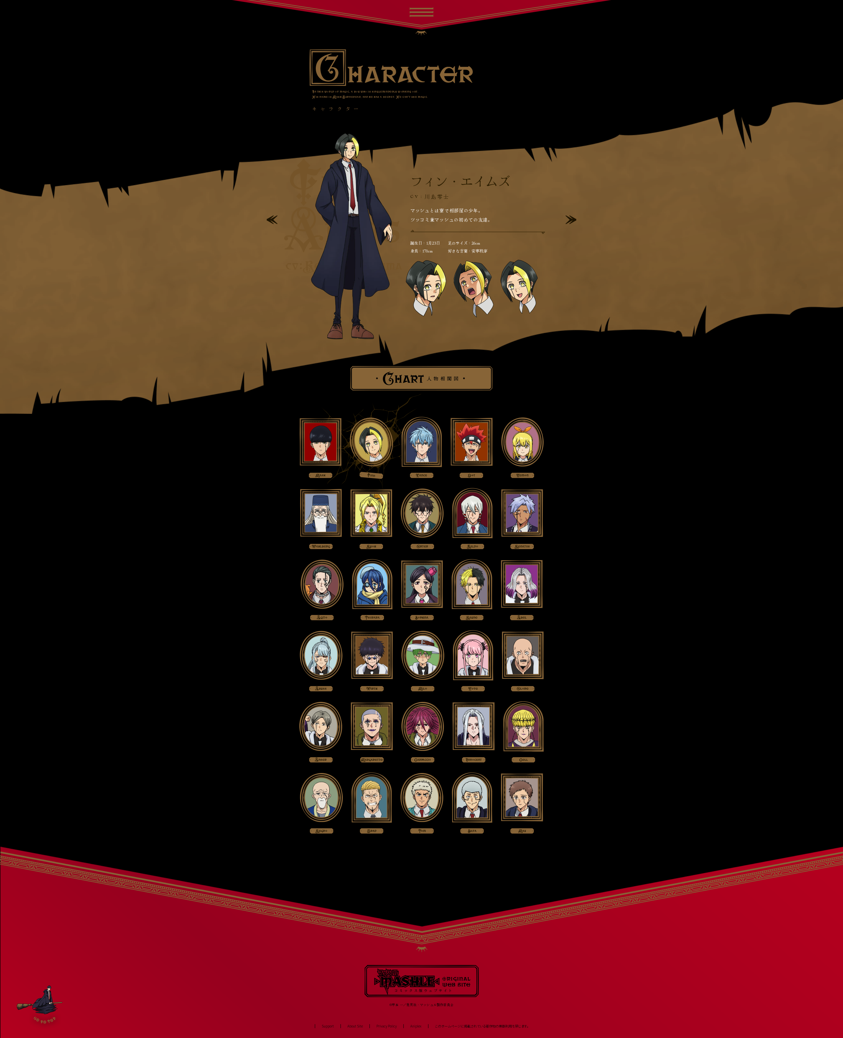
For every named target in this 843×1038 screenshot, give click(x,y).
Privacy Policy (386, 1026)
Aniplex (416, 1026)
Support (328, 1026)
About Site (355, 1026)
